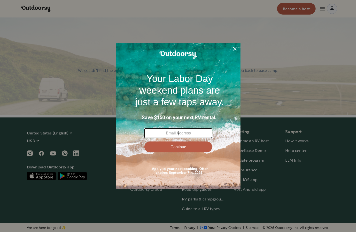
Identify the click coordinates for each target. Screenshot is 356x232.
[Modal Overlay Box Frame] (178, 116)
